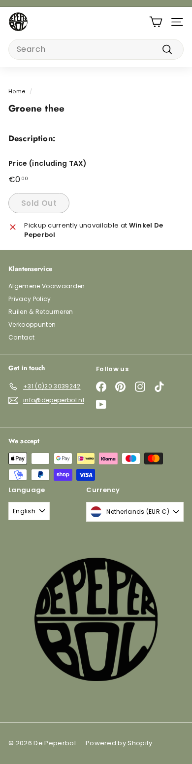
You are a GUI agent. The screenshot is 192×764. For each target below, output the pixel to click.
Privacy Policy (29, 299)
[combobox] (96, 49)
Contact (21, 337)
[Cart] (155, 22)
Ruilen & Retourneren (40, 311)
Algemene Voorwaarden (46, 286)
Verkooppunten (32, 324)
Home (16, 91)
